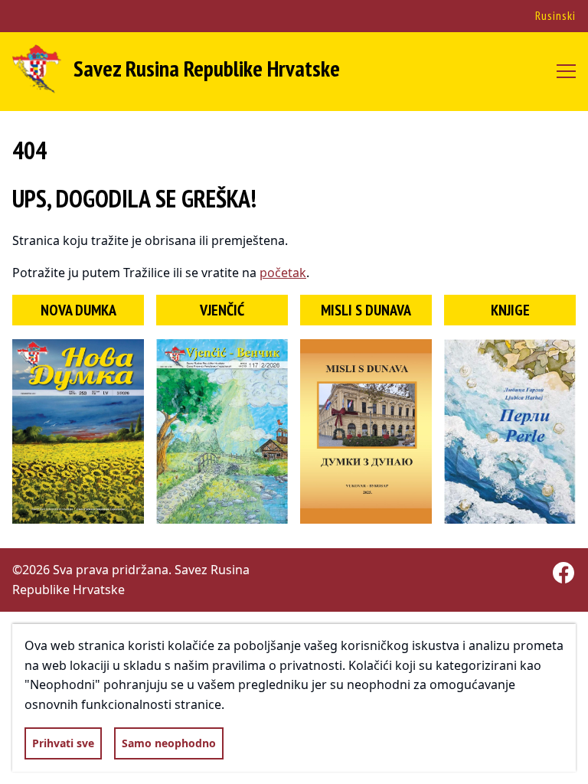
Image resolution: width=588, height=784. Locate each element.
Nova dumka (78, 310)
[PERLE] (510, 431)
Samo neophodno (169, 743)
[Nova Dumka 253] (78, 431)
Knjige (510, 310)
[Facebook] (563, 572)
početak (283, 272)
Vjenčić (222, 310)
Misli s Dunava (366, 310)
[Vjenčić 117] (222, 431)
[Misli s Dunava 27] (366, 431)
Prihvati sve (63, 743)
